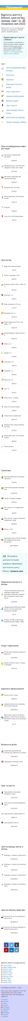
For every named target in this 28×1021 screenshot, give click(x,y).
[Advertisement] (14, 136)
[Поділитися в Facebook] (6, 945)
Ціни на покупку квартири (15, 117)
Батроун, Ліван (7, 969)
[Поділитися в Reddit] (16, 950)
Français (5, 1016)
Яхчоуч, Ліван (7, 965)
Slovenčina (6, 1009)
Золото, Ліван (7, 975)
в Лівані (12, 28)
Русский (5, 1001)
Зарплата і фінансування (15, 96)
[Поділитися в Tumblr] (16, 945)
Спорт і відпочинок (13, 92)
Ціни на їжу (10, 75)
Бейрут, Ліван (7, 982)
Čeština (5, 1011)
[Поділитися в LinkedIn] (11, 950)
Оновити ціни (16, 571)
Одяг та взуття (11, 105)
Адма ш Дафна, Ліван (9, 967)
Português (6, 1007)
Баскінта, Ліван (7, 973)
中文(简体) (6, 1012)
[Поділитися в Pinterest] (6, 950)
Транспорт (10, 80)
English (5, 999)
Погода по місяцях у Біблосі (16, 122)
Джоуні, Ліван (7, 971)
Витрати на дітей (12, 101)
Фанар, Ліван (7, 980)
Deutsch (5, 1014)
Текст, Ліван (7, 978)
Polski (5, 1003)
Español (5, 1005)
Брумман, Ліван (8, 976)
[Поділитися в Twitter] (11, 945)
